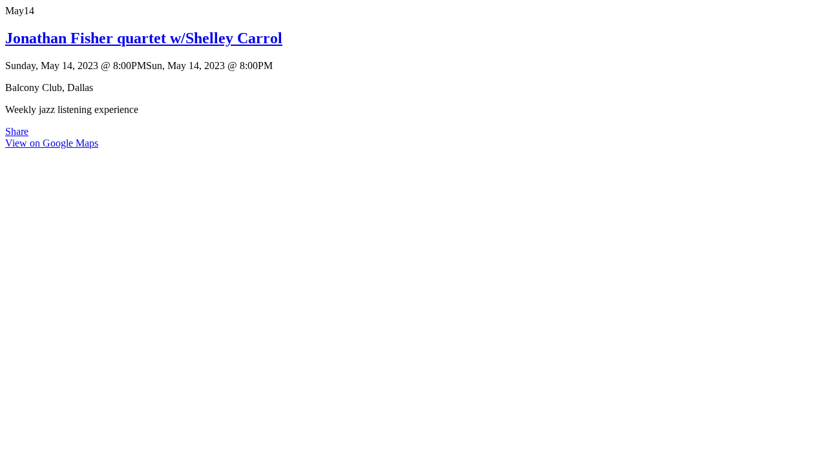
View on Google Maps (51, 143)
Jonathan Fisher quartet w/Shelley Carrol (143, 38)
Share (16, 131)
